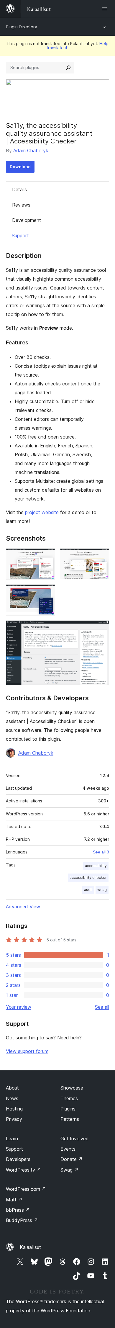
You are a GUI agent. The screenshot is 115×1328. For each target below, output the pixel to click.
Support (20, 235)
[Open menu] (105, 9)
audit (88, 889)
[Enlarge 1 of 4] (47, 556)
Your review (18, 1007)
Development (26, 220)
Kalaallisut (30, 1247)
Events (67, 1149)
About (12, 1088)
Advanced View (23, 907)
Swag (69, 1170)
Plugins (67, 1109)
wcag (102, 889)
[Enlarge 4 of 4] (101, 628)
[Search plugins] (68, 67)
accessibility (96, 865)
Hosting (14, 1109)
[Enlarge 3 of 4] (47, 592)
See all (102, 1007)
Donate (71, 1159)
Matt (14, 1200)
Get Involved (74, 1138)
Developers (18, 1159)
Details (19, 189)
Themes (69, 1098)
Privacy (14, 1119)
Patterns (69, 1119)
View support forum (27, 1051)
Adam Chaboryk (30, 150)
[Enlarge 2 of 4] (101, 556)
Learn (12, 1138)
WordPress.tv (23, 1170)
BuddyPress (22, 1220)
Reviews (21, 205)
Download (20, 166)
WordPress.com (26, 1189)
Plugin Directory (21, 26)
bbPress (18, 1210)
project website (42, 512)
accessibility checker (88, 877)
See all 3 (101, 852)
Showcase (71, 1088)
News (12, 1098)
